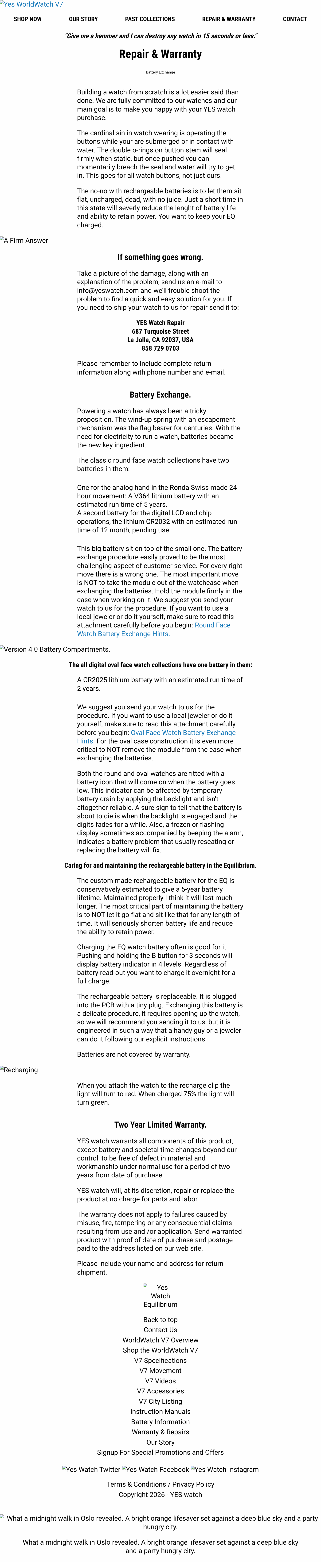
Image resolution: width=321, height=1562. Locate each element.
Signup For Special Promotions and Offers (160, 1453)
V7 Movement (160, 1371)
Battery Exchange (160, 72)
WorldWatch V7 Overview (160, 1340)
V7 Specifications (160, 1361)
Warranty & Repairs (160, 1432)
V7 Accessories (160, 1391)
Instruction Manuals (160, 1412)
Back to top (160, 1320)
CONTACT (295, 19)
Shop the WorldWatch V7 (160, 1350)
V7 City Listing (160, 1402)
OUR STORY (83, 19)
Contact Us (160, 1330)
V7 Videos (160, 1381)
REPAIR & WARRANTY (229, 19)
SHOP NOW (28, 19)
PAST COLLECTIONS (150, 19)
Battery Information (160, 1422)
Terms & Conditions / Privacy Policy (160, 1485)
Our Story (160, 1442)
